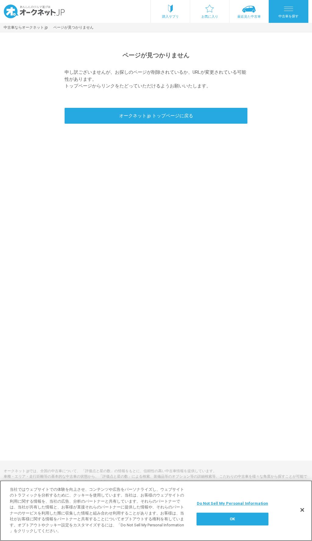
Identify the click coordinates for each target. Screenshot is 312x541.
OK (232, 519)
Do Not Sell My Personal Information (232, 503)
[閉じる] (302, 510)
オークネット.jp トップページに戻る (156, 115)
